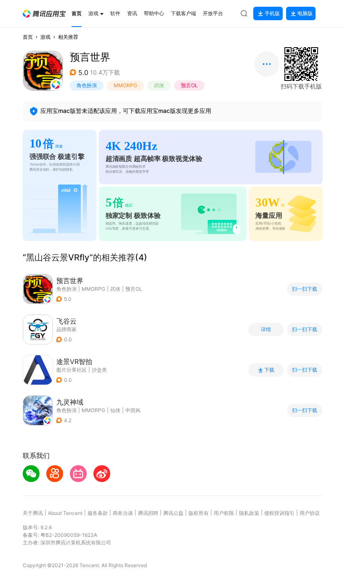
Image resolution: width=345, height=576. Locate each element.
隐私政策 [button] (249, 513)
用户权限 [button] (224, 513)
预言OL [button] (189, 85)
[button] (44, 14)
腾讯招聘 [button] (148, 513)
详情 (266, 329)
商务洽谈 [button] (123, 513)
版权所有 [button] (198, 513)
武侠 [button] (159, 85)
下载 (269, 370)
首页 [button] (28, 37)
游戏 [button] (45, 37)
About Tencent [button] (65, 513)
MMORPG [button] (125, 85)
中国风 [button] (133, 410)
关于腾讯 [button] (33, 513)
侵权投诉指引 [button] (279, 513)
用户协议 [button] (310, 513)
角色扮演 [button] (87, 85)
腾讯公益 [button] (173, 513)
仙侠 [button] (115, 410)
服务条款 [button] (98, 513)
